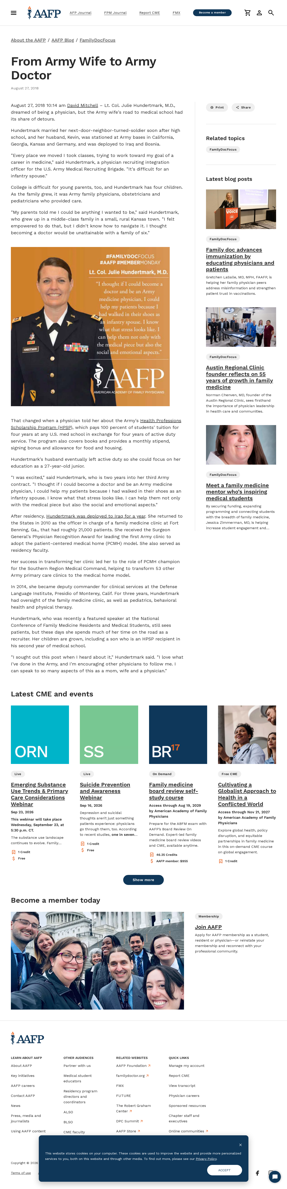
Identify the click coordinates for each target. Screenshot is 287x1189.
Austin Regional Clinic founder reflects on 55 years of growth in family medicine (239, 377)
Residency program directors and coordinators (80, 1096)
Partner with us (77, 1065)
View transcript (182, 1085)
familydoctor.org (130, 1075)
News (15, 1105)
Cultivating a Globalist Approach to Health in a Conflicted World (247, 794)
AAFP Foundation (131, 1065)
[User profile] (259, 13)
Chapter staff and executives (184, 1118)
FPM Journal (115, 12)
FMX (176, 12)
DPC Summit (127, 1121)
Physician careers (184, 1095)
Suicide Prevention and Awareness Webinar (105, 791)
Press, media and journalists (26, 1118)
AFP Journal (80, 12)
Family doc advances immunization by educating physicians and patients (240, 259)
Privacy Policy (206, 1159)
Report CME (149, 12)
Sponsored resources (187, 1105)
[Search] (271, 13)
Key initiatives (22, 1075)
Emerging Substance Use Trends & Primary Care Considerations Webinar (39, 794)
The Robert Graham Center (133, 1108)
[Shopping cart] (248, 13)
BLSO (68, 1122)
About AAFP (21, 1065)
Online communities (186, 1131)
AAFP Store (126, 1131)
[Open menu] (14, 13)
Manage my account (186, 1065)
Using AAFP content (28, 1131)
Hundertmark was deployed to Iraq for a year (95, 516)
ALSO (68, 1112)
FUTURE (123, 1095)
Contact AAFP (23, 1095)
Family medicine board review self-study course (173, 791)
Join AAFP (208, 927)
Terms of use (21, 1173)
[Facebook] (257, 1173)
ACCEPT (224, 1170)
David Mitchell (82, 105)
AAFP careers (23, 1085)
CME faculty (74, 1132)
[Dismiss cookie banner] (240, 1144)
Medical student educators (78, 1078)
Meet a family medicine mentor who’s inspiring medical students (237, 492)
